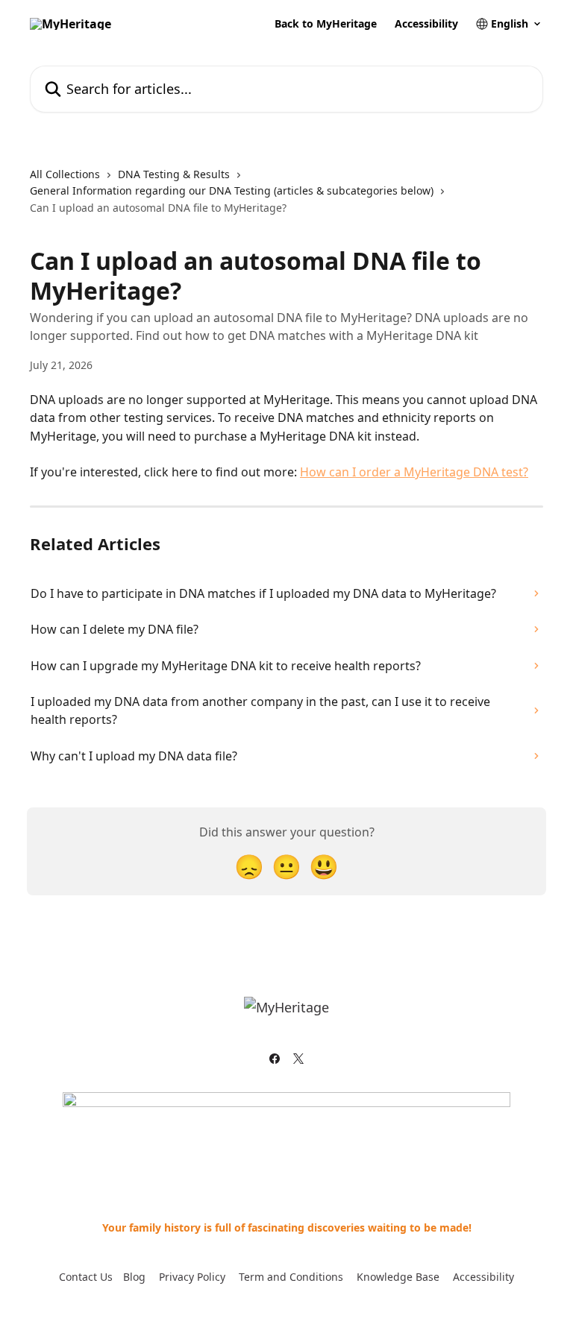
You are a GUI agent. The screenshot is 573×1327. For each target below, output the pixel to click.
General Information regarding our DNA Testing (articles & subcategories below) (231, 190)
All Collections (65, 174)
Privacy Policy (192, 1277)
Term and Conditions (291, 1277)
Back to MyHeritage (326, 24)
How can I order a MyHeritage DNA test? (414, 472)
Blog (134, 1277)
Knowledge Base (398, 1277)
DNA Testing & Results (174, 174)
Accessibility (426, 24)
